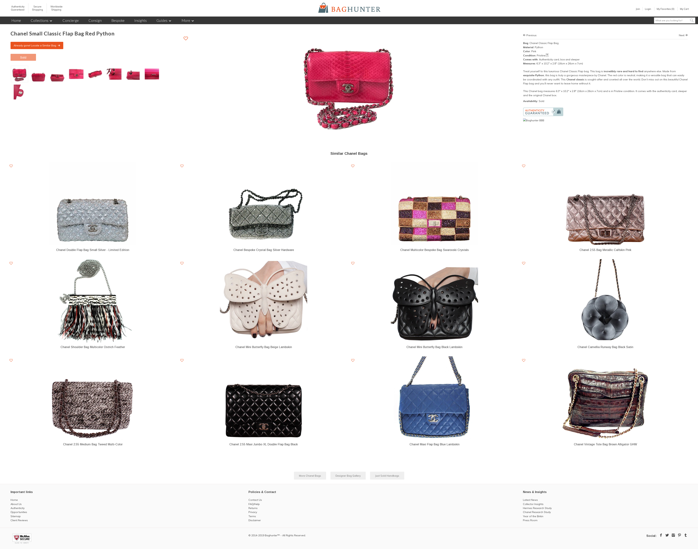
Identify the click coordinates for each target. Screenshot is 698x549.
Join (638, 8)
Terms (252, 516)
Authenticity (18, 508)
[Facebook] (661, 535)
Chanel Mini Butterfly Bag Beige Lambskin (263, 347)
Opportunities (19, 512)
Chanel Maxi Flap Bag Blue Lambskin (435, 444)
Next (682, 35)
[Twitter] (667, 535)
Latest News (530, 500)
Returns (253, 508)
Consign (95, 20)
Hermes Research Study (537, 508)
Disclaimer (254, 520)
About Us (16, 504)
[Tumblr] (685, 535)
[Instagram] (673, 535)
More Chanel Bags (310, 475)
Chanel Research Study (537, 512)
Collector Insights (533, 504)
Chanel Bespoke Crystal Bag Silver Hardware (263, 249)
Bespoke (118, 20)
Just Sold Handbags (387, 475)
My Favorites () (665, 8)
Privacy (252, 512)
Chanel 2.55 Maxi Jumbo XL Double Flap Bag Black (263, 444)
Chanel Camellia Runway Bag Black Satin (605, 347)
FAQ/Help (254, 504)
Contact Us (255, 500)
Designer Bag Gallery (348, 475)
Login (648, 8)
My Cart (684, 8)
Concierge (71, 20)
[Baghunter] (349, 8)
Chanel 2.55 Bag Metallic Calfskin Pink (605, 249)
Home (16, 20)
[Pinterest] (679, 535)
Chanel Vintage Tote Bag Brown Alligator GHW (605, 444)
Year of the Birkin (533, 516)
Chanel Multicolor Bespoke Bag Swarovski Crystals (434, 249)
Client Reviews (19, 520)
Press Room (530, 520)
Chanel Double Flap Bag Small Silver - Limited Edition (92, 249)
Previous (531, 35)
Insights (140, 20)
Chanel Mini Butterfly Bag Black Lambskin (434, 347)
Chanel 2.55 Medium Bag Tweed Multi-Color (93, 444)
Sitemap (16, 516)
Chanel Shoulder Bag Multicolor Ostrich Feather (93, 347)
